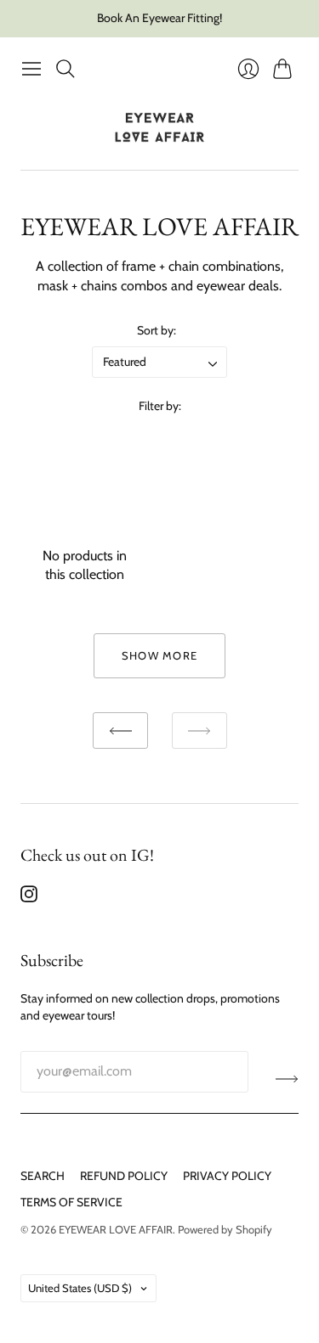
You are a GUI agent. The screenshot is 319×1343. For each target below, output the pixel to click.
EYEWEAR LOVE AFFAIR (116, 1229)
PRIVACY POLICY (227, 1175)
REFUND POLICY (124, 1175)
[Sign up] (287, 1078)
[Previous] (120, 730)
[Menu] (31, 69)
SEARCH (42, 1175)
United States (80, 1288)
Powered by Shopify (225, 1229)
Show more (160, 655)
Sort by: (156, 330)
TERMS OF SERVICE (71, 1202)
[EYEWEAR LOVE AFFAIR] (159, 127)
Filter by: (160, 405)
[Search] (65, 69)
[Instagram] (28, 898)
